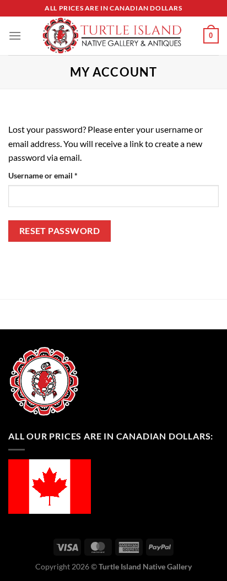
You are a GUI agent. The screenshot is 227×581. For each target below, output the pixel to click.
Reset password (59, 231)
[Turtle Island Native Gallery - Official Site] (112, 36)
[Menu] (14, 35)
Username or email (58, 175)
